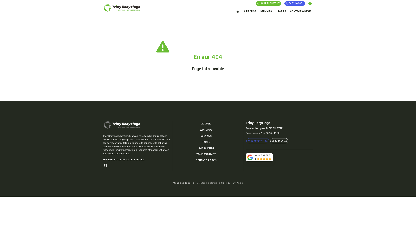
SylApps (238, 183)
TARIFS (282, 11)
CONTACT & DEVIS (300, 11)
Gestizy (225, 183)
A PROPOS (250, 11)
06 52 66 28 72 (296, 3)
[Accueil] (238, 11)
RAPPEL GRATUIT (270, 3)
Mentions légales (183, 183)
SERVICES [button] (266, 11)
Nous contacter (256, 140)
